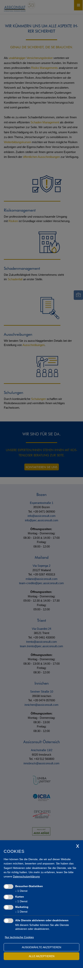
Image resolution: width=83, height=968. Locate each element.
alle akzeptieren (41, 956)
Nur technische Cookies (19, 937)
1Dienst (21, 890)
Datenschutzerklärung (26, 876)
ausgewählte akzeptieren (41, 947)
